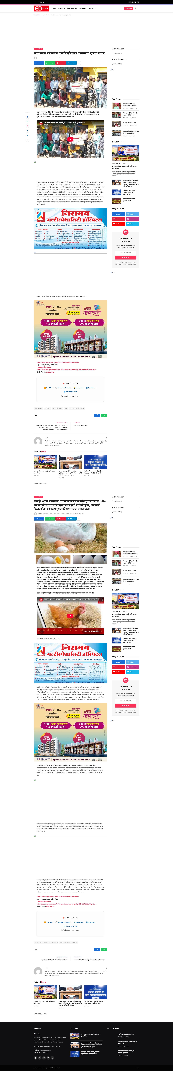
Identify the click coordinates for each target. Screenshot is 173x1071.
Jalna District (38, 48)
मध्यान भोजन (55, 942)
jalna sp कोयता (38, 408)
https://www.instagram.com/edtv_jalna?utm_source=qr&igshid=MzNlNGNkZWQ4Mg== (66, 904)
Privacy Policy (126, 264)
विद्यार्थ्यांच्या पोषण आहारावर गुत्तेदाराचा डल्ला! (129, 199)
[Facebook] (27, 117)
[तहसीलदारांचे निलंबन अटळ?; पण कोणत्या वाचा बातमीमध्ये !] (116, 133)
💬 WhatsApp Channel (62, 388)
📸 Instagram (78, 388)
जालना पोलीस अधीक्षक (57, 408)
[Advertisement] (86, 31)
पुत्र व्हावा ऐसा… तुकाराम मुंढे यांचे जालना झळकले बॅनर (44, 472)
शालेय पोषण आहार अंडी (65, 942)
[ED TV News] (41, 8)
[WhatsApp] (27, 121)
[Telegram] (27, 135)
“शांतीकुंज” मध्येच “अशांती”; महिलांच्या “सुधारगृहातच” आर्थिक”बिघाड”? (94, 472)
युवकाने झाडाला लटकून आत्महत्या (126, 1034)
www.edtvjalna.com (44, 901)
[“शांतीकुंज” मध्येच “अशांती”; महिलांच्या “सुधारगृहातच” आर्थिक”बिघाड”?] (95, 462)
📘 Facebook (90, 388)
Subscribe (129, 8)
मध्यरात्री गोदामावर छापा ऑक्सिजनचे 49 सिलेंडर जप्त (127, 1042)
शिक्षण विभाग (75, 942)
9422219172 (50, 906)
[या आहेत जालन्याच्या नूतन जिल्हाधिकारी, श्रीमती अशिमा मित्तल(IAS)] (116, 106)
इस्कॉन (36, 942)
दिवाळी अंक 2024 (72, 8)
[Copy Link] (27, 140)
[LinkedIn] (27, 130)
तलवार (66, 408)
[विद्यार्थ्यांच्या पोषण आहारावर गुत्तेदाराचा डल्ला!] (116, 201)
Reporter (41, 2)
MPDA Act (47, 408)
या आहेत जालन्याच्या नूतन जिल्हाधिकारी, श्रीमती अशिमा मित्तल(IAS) (129, 105)
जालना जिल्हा (61, 8)
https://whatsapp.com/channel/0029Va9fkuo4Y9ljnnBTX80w (58, 896)
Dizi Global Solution (56, 1068)
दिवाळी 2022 (82, 8)
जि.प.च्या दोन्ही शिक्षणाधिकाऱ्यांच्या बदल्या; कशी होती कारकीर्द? (130, 114)
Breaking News (116, 163)
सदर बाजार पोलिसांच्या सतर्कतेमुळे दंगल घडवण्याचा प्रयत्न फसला (89, 960)
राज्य (54, 8)
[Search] (138, 8)
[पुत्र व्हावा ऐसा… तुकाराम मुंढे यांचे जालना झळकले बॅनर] (45, 462)
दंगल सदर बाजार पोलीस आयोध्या (77, 408)
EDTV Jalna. (41, 1068)
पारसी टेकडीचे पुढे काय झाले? (81, 425)
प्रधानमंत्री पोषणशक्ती (45, 942)
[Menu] (35, 2)
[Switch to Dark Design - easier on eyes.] (135, 8)
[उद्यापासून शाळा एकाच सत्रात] (116, 124)
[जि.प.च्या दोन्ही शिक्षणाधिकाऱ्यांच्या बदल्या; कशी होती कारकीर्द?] (116, 115)
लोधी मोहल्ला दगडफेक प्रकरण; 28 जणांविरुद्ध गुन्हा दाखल (126, 1052)
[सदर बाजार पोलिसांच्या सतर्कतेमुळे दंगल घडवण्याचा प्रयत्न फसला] (70, 87)
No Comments (54, 57)
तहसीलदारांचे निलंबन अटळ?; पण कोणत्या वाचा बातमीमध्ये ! (131, 132)
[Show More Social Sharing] (79, 63)
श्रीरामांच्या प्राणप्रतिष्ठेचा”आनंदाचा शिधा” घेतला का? (54, 960)
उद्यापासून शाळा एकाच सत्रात (130, 122)
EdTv (40, 57)
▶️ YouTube (48, 388)
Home (43, 15)
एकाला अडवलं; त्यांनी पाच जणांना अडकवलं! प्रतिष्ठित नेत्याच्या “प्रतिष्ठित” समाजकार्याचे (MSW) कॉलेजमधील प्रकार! (70, 473)
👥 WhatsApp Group (70, 392)
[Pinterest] (27, 126)
